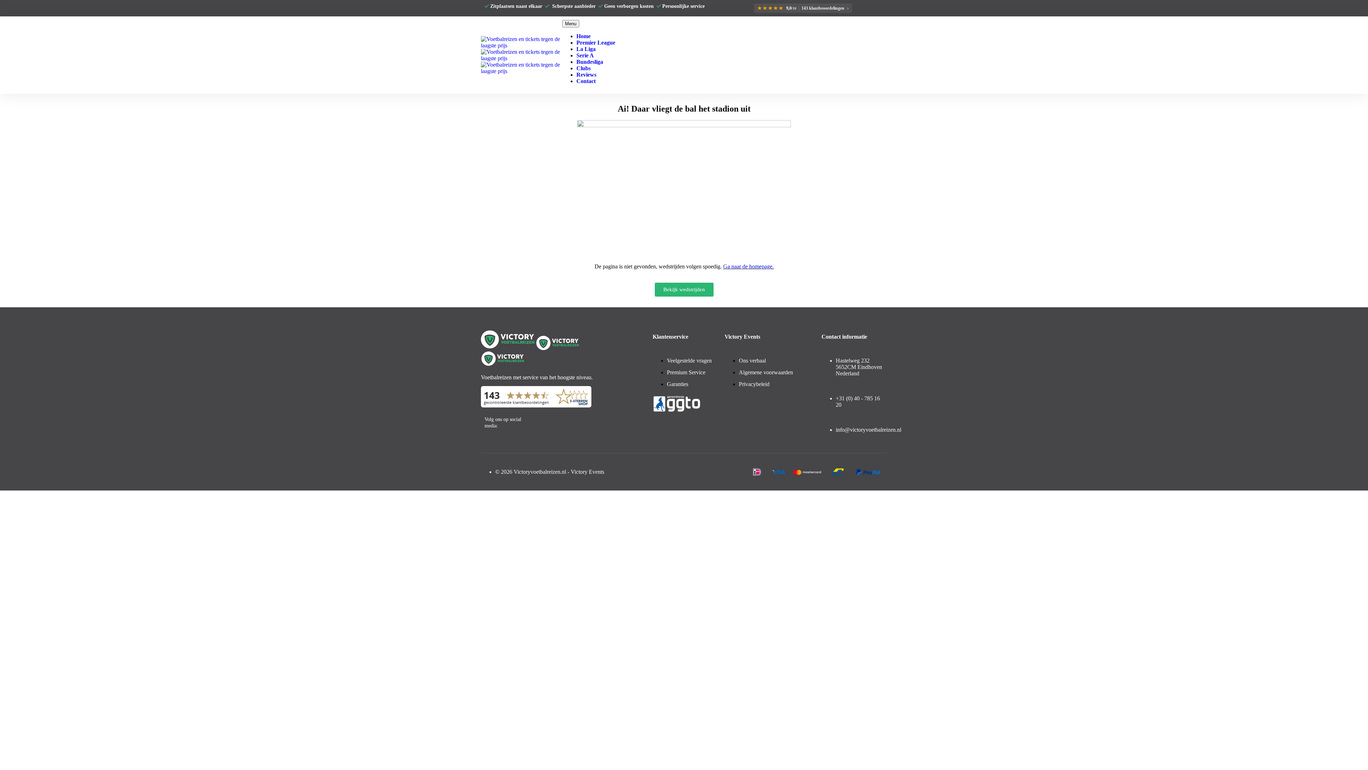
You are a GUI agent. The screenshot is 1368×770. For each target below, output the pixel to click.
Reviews (586, 75)
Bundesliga (589, 62)
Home (583, 36)
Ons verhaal (752, 361)
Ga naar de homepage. (748, 266)
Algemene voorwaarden (766, 372)
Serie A (585, 55)
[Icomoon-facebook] (545, 420)
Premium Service (686, 372)
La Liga (586, 49)
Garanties (677, 384)
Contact (586, 81)
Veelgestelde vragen (689, 361)
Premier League (595, 43)
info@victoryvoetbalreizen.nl (868, 430)
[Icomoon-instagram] (562, 420)
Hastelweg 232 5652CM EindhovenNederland (859, 367)
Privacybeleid (754, 384)
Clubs (583, 68)
